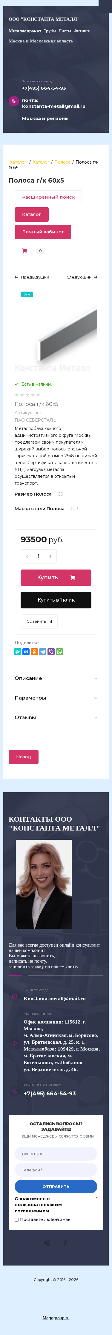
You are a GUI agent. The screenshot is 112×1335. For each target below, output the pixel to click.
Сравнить (36, 621)
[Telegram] (42, 651)
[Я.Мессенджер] (17, 651)
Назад (23, 757)
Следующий (79, 277)
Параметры (30, 698)
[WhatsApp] (59, 651)
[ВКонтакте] (26, 651)
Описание (28, 678)
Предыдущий (35, 277)
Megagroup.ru (56, 1317)
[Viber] (51, 651)
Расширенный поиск (48, 197)
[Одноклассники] (34, 651)
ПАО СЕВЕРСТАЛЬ (35, 420)
